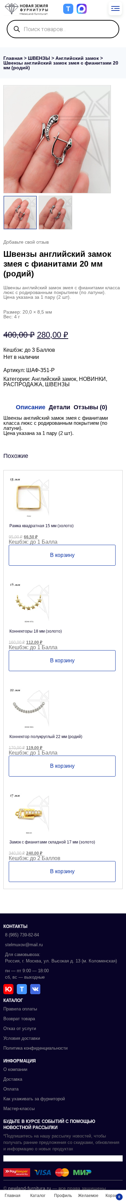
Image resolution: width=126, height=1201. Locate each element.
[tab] (30, 407)
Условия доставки (21, 1038)
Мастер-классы (19, 1108)
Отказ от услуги (19, 1028)
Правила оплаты (20, 1008)
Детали (59, 407)
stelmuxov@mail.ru (24, 944)
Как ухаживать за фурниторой (34, 1098)
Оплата (10, 1089)
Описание (30, 407)
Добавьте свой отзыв (26, 242)
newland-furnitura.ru (29, 1188)
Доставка (12, 1079)
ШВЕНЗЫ (39, 58)
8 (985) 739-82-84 (22, 934)
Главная (13, 58)
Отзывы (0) (90, 407)
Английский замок (77, 58)
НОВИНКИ (92, 379)
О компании (15, 1069)
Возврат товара (19, 1018)
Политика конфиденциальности (35, 1048)
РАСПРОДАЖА (22, 384)
